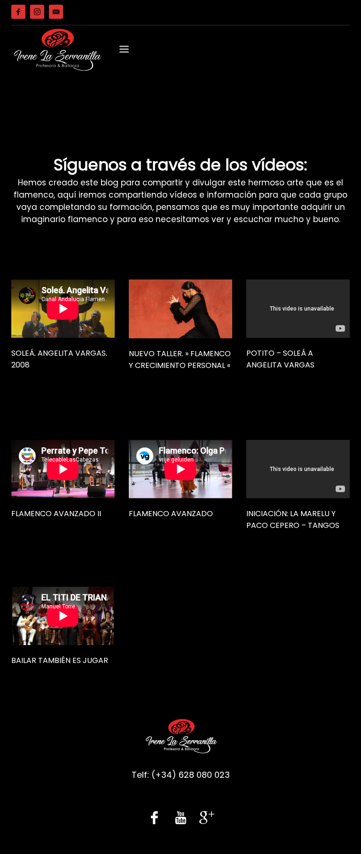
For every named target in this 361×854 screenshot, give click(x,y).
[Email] (56, 12)
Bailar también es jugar (59, 660)
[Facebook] (18, 12)
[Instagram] (37, 12)
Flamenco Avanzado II (56, 513)
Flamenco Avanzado (171, 513)
